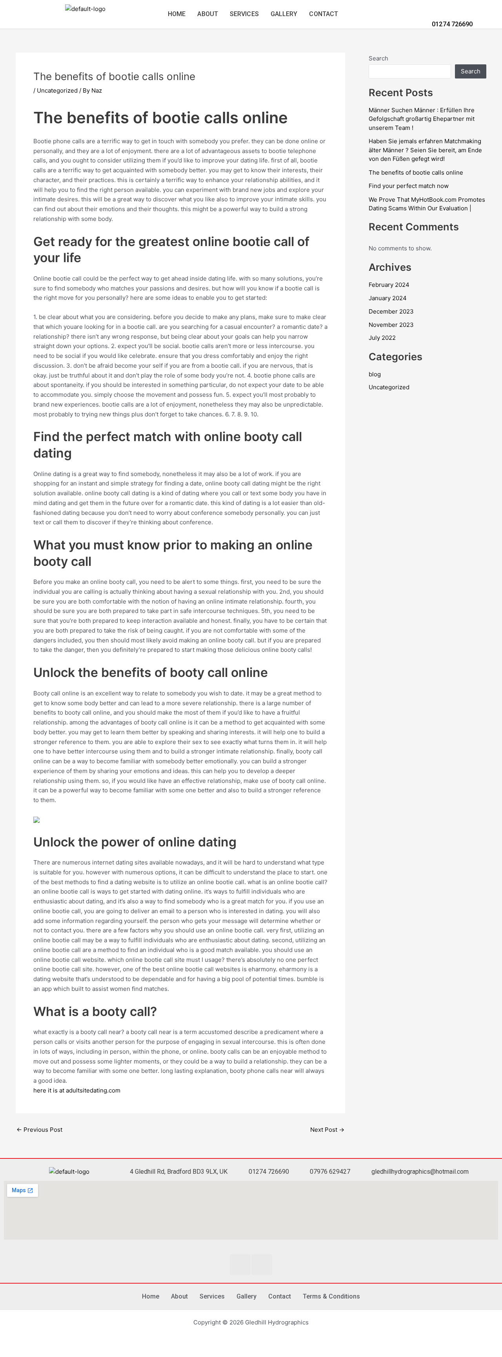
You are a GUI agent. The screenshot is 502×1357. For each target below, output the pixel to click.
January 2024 (388, 298)
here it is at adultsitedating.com (76, 1090)
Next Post (327, 1130)
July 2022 (382, 337)
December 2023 (391, 311)
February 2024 (389, 284)
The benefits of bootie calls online (416, 172)
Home (177, 14)
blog (375, 374)
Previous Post (39, 1130)
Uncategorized (57, 90)
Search (378, 58)
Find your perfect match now (409, 186)
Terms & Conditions (331, 1296)
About (207, 14)
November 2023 (391, 324)
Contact (323, 14)
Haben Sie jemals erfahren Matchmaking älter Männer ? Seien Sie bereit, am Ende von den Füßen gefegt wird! (425, 149)
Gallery (284, 14)
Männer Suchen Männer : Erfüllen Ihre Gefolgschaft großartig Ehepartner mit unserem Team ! (422, 118)
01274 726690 (451, 24)
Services (244, 14)
